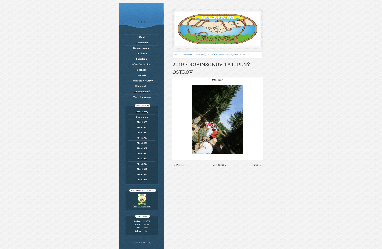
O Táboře (142, 53)
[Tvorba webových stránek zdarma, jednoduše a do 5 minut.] (150, 242)
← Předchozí (179, 165)
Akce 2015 (142, 179)
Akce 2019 (142, 158)
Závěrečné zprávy (142, 97)
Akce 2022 (142, 143)
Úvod (176, 55)
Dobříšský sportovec (142, 206)
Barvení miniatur (141, 48)
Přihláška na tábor (141, 64)
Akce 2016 (142, 174)
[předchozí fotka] (177, 119)
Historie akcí (141, 86)
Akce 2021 (142, 148)
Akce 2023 (142, 138)
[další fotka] (257, 119)
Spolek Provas (217, 17)
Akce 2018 (142, 164)
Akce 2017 (142, 169)
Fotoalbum (187, 55)
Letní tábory (201, 55)
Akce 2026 (142, 122)
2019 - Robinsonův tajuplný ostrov (224, 55)
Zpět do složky (219, 165)
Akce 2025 (142, 127)
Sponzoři (142, 70)
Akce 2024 (142, 132)
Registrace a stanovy (142, 80)
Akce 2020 (142, 153)
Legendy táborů (142, 91)
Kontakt (142, 75)
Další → (257, 165)
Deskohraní (142, 42)
